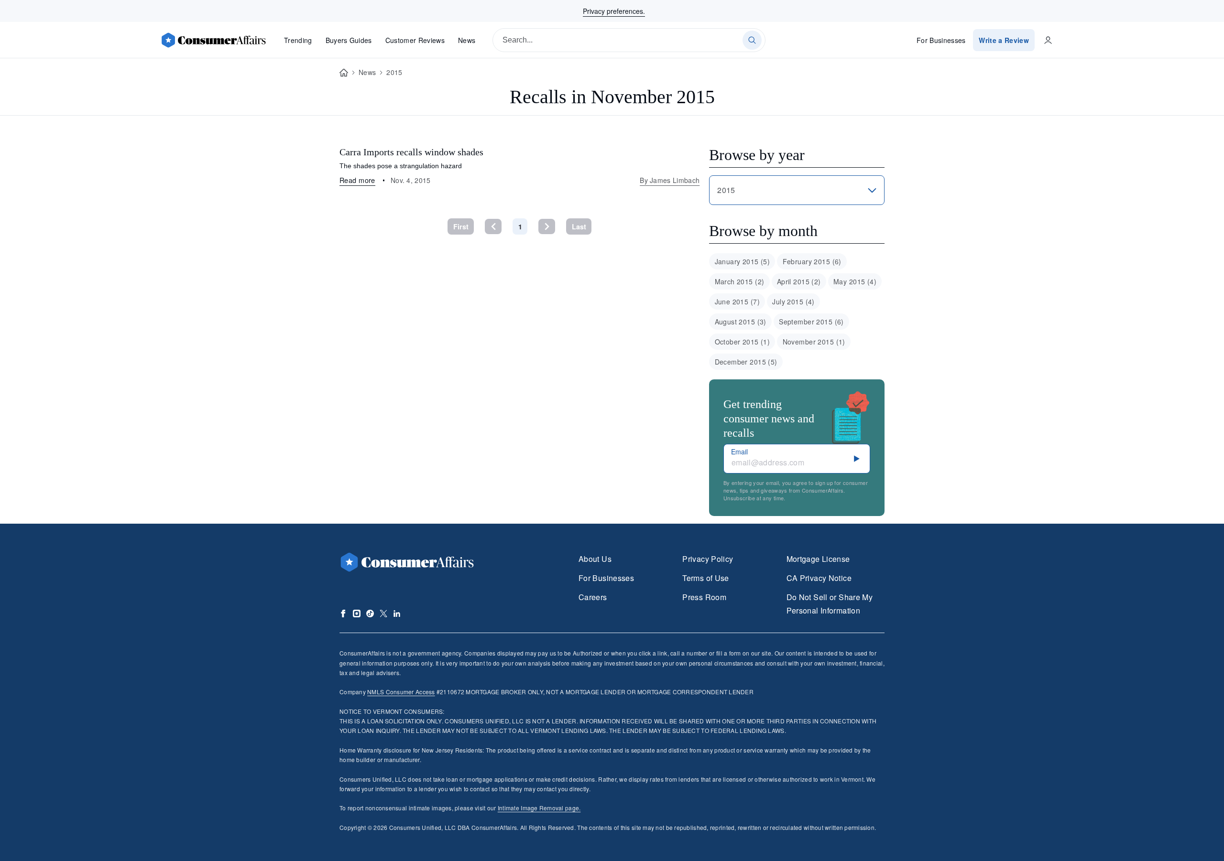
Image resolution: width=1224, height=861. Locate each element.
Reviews (415, 40)
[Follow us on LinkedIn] (397, 613)
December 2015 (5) (746, 361)
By (669, 180)
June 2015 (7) (737, 301)
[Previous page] (493, 226)
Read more (357, 180)
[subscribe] (857, 458)
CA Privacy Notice (819, 577)
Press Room (704, 597)
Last (579, 226)
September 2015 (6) (811, 321)
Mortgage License (818, 558)
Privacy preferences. (614, 11)
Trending (298, 40)
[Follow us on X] (383, 613)
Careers (593, 597)
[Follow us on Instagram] (357, 613)
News (466, 40)
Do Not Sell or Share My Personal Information (830, 604)
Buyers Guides (349, 40)
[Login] (1048, 40)
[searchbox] (629, 40)
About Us (595, 558)
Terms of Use (705, 577)
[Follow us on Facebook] (343, 613)
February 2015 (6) (812, 261)
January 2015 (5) (742, 261)
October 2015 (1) (742, 341)
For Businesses (941, 40)
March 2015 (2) (740, 281)
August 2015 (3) (740, 321)
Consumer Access (401, 692)
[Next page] (546, 226)
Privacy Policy (707, 558)
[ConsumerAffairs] (213, 40)
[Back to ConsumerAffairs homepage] (343, 72)
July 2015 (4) (793, 301)
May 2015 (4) (854, 281)
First (461, 226)
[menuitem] (742, 261)
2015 (394, 72)
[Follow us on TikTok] (370, 613)
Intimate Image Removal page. (539, 808)
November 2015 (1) (814, 341)
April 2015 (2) (799, 281)
